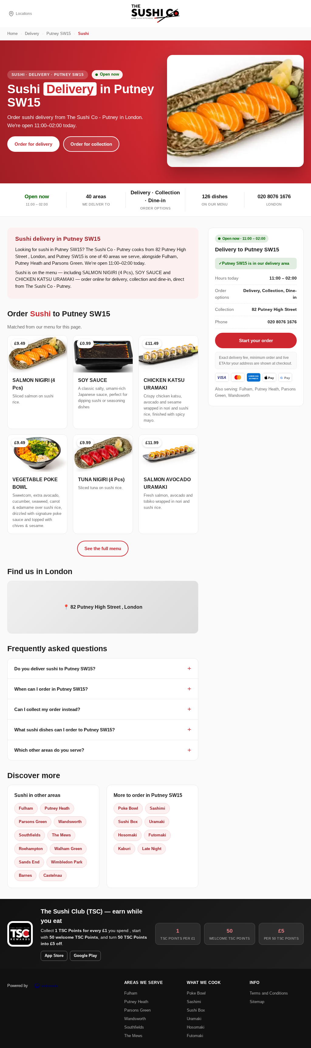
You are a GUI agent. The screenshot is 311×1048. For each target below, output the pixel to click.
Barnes (25, 875)
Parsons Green (33, 821)
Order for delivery (33, 144)
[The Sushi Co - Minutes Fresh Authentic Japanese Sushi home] (155, 13)
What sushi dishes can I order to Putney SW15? (64, 729)
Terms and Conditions (269, 993)
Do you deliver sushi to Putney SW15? (54, 668)
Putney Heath (57, 808)
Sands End (29, 862)
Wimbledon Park (66, 862)
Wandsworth (70, 821)
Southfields (29, 835)
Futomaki (157, 835)
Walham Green (68, 848)
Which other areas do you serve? (49, 750)
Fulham (26, 808)
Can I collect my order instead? (47, 709)
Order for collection (91, 144)
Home (12, 34)
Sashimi (157, 808)
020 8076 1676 (274, 196)
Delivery (32, 34)
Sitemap (257, 1001)
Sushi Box (128, 821)
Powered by (17, 985)
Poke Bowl (128, 808)
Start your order (256, 340)
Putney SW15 (58, 34)
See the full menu (102, 548)
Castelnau (52, 875)
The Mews (61, 835)
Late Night (151, 848)
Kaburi (124, 848)
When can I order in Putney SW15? (51, 689)
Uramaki (157, 821)
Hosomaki (127, 835)
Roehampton (31, 848)
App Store (54, 956)
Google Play (85, 956)
